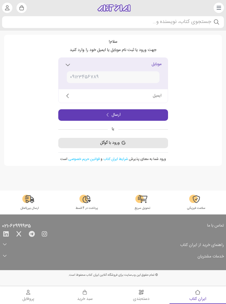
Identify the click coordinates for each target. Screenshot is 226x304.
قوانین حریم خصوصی (84, 159)
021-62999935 (16, 226)
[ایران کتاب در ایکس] (19, 235)
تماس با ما (215, 226)
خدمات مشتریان (210, 257)
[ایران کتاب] (114, 7)
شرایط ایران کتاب (115, 159)
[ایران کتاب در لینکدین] (6, 235)
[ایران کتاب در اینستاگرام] (44, 235)
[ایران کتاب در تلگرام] (32, 235)
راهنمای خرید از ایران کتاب (202, 245)
